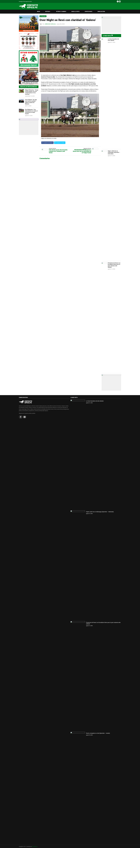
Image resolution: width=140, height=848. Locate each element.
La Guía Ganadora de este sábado (113, 39)
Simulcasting (101, 11)
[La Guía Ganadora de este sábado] (78, 454)
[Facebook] (118, 1)
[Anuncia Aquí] (111, 382)
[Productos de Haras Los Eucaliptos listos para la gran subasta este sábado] (78, 676)
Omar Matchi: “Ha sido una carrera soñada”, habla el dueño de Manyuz (31, 102)
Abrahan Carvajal (50, 24)
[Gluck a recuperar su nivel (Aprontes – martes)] (78, 786)
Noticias (48, 11)
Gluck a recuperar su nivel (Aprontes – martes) (98, 733)
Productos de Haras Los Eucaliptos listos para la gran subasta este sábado (114, 265)
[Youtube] (120, 1)
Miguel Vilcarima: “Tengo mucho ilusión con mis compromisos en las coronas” (31, 92)
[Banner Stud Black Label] (28, 76)
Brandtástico (34, 846)
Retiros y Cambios (61, 11)
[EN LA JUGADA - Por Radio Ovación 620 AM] (111, 25)
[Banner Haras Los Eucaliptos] (28, 23)
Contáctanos (88, 11)
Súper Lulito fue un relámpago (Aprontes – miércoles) (114, 152)
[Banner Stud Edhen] (28, 58)
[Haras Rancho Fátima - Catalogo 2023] (28, 41)
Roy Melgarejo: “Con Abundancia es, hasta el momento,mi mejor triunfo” (31, 111)
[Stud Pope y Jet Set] (28, 127)
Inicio (38, 11)
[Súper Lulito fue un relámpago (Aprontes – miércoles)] (78, 565)
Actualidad (43, 16)
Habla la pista (75, 11)
